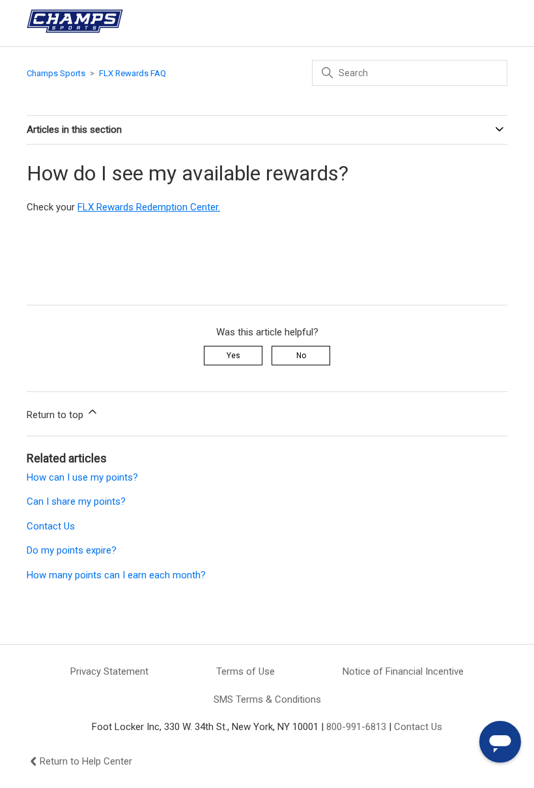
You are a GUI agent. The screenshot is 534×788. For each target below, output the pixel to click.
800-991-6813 (356, 727)
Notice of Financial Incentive (403, 671)
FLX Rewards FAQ (132, 73)
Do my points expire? (72, 550)
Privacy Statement (109, 671)
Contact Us (51, 526)
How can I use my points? (82, 477)
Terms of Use (245, 671)
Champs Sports (56, 73)
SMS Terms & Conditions (267, 699)
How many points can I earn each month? (116, 575)
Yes (233, 355)
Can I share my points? (76, 501)
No (301, 355)
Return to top (56, 415)
